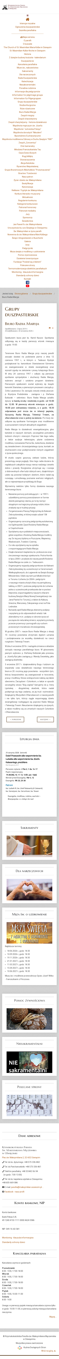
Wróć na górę (47, 1351)
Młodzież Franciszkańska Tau (27, 149)
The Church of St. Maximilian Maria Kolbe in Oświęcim (28, 47)
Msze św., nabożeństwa (27, 68)
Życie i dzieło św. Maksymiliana (27, 180)
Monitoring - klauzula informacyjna (27, 272)
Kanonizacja (27, 187)
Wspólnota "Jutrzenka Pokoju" (27, 129)
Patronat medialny (27, 211)
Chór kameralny (27, 146)
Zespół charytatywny (27, 119)
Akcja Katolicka (27, 163)
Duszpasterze (27, 61)
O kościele (27, 44)
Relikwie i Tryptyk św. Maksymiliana (27, 190)
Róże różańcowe (27, 108)
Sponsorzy (27, 217)
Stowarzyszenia (27, 160)
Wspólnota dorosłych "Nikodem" (27, 132)
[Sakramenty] (29, 846)
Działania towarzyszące (27, 258)
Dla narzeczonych (27, 74)
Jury (28, 214)
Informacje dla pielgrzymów (27, 91)
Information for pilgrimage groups (27, 95)
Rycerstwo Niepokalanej (27, 166)
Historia (27, 54)
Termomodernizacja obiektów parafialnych (27, 268)
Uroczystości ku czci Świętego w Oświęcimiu (27, 228)
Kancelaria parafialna (27, 64)
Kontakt (27, 279)
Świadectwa (27, 221)
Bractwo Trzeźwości (27, 173)
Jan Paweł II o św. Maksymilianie (27, 224)
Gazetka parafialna (27, 30)
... (43, 1187)
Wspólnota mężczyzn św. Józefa (27, 125)
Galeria (27, 241)
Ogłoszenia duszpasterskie (27, 27)
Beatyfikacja (27, 183)
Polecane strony (27, 265)
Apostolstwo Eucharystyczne (27, 136)
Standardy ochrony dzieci (27, 275)
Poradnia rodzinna (27, 88)
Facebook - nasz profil (14, 1192)
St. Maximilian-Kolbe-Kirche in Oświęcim (27, 51)
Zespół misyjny (27, 115)
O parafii (27, 40)
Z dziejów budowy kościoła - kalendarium (27, 57)
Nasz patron (27, 177)
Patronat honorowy (27, 207)
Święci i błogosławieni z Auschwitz (27, 238)
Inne (27, 245)
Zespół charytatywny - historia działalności (27, 122)
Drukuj (50, 328)
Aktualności (27, 197)
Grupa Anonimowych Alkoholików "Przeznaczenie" (27, 170)
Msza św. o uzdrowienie (29, 914)
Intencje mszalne (27, 23)
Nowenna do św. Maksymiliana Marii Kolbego (28, 234)
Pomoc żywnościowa (27, 255)
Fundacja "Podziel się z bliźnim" (27, 262)
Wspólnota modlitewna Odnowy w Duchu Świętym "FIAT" (27, 139)
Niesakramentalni (27, 85)
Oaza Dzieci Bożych (27, 153)
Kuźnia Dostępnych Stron (35, 1347)
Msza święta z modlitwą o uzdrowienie (27, 251)
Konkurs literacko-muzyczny (27, 194)
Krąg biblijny (27, 156)
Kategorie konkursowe (27, 204)
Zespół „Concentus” (27, 143)
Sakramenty (27, 71)
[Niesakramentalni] (29, 1062)
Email (53, 328)
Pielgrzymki (27, 248)
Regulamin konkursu (27, 200)
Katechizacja (27, 81)
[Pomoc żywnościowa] (29, 1019)
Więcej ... (53, 1317)
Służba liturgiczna (27, 105)
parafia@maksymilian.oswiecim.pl (26, 1187)
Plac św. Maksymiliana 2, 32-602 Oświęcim (21, 1157)
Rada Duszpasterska (27, 78)
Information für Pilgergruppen (27, 98)
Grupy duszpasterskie (27, 102)
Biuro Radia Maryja (27, 112)
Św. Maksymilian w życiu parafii (27, 231)
